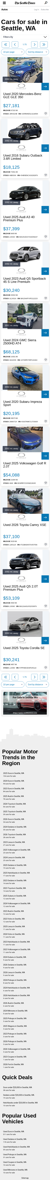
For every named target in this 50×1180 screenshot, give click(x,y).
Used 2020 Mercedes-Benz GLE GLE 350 (22, 95)
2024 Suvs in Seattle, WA (13, 782)
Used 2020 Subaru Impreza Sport (22, 403)
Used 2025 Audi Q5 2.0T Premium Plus (20, 588)
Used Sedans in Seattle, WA (14, 1140)
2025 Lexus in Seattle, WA (14, 927)
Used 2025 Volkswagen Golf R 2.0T (24, 465)
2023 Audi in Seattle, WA (13, 912)
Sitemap (25, 1178)
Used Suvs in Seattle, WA (13, 1132)
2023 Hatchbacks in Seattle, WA (16, 943)
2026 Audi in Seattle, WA (13, 1004)
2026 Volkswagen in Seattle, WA (16, 1050)
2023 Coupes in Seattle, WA (14, 1058)
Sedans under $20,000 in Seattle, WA (18, 1096)
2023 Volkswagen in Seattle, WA (16, 950)
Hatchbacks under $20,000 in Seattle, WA (20, 1104)
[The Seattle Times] (25, 3)
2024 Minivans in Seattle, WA (15, 1012)
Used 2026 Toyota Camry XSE (24, 524)
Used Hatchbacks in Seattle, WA (16, 1148)
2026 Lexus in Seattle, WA (14, 973)
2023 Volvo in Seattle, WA (14, 920)
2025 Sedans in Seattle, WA (14, 866)
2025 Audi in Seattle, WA (13, 797)
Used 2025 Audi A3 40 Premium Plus (19, 218)
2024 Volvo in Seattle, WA (14, 935)
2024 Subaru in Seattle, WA (14, 958)
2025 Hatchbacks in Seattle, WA (16, 874)
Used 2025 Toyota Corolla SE (24, 648)
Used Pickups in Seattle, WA (15, 1155)
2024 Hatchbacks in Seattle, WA (16, 989)
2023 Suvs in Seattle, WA (13, 790)
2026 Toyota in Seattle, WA (14, 835)
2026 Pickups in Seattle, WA (15, 1042)
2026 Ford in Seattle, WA (13, 1065)
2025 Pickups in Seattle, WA (15, 1019)
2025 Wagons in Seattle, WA (15, 1027)
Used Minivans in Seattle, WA (15, 1171)
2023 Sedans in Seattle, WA (14, 881)
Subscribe (45, 9)
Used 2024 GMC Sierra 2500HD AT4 (19, 342)
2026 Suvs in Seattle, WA (13, 820)
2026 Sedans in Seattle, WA (14, 966)
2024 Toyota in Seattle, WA (14, 805)
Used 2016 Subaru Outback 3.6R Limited (22, 157)
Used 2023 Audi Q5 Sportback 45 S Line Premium (24, 280)
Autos (4, 9)
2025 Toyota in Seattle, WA (14, 812)
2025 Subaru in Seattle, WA (14, 897)
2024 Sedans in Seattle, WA (14, 828)
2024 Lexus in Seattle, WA (14, 858)
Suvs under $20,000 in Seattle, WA (17, 1088)
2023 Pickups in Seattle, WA (15, 1035)
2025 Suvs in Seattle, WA (13, 774)
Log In (36, 9)
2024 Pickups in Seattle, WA (15, 981)
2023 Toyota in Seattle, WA (14, 889)
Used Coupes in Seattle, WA (14, 1163)
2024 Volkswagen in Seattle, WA (16, 904)
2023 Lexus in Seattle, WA (14, 843)
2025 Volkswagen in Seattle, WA (16, 851)
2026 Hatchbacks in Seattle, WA (16, 996)
